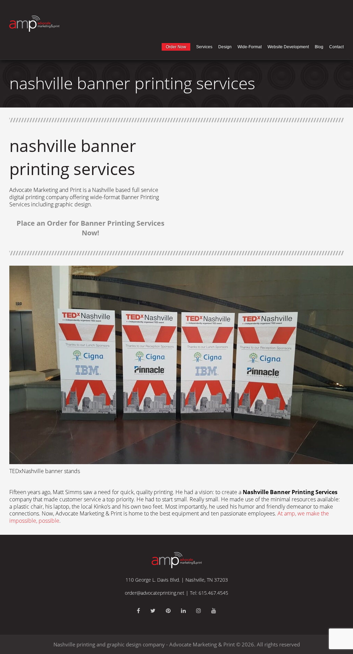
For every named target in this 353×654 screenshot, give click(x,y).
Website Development (288, 46)
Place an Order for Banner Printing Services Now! (90, 227)
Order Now (176, 46)
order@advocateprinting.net (154, 593)
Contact (336, 46)
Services (204, 46)
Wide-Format (250, 46)
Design (225, 46)
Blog (319, 46)
